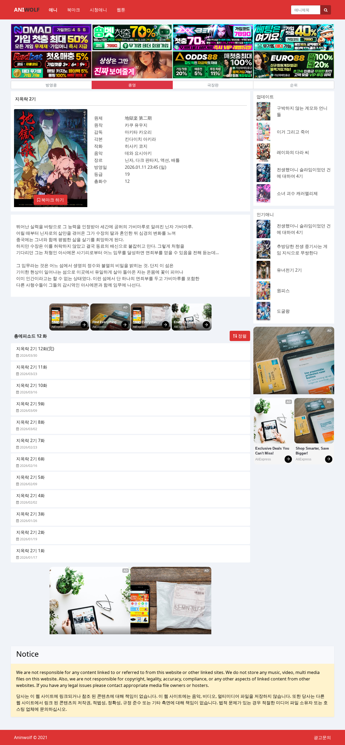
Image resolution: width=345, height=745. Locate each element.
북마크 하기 (52, 200)
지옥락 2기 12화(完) (35, 349)
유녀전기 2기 (289, 270)
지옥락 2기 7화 (30, 440)
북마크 (73, 10)
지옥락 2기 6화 (30, 459)
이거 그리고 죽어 (293, 132)
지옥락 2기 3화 (30, 514)
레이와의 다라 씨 (293, 152)
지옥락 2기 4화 (30, 495)
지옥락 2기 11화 (31, 367)
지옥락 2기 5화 (30, 477)
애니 (53, 10)
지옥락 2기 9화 (30, 404)
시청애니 (98, 10)
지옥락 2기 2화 (30, 532)
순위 (294, 84)
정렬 (242, 336)
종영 (132, 84)
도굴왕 (283, 311)
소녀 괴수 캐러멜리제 (297, 193)
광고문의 (322, 737)
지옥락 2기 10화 (31, 385)
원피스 (283, 291)
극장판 (213, 84)
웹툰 (121, 10)
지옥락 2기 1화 (30, 551)
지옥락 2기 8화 (30, 422)
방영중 (51, 84)
